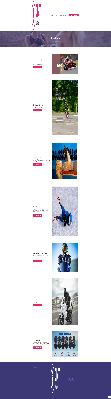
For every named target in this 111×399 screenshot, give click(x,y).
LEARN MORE (38, 66)
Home (52, 15)
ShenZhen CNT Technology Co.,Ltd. (55, 396)
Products (60, 15)
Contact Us (65, 15)
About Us (55, 15)
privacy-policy (55, 395)
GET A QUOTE (74, 15)
